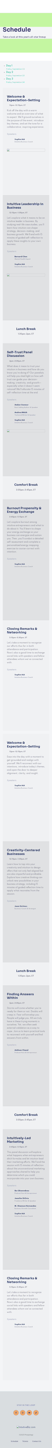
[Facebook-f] (16, 1412)
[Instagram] (22, 1412)
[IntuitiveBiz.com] (26, 1427)
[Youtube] (29, 1412)
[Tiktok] (36, 1412)
